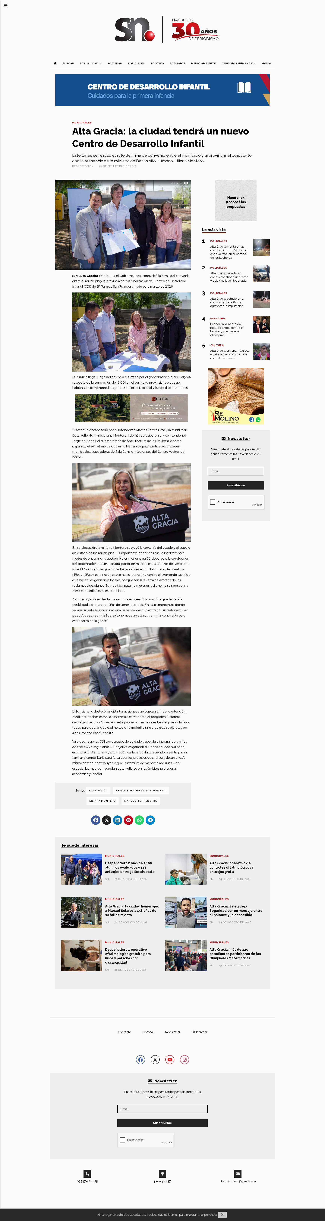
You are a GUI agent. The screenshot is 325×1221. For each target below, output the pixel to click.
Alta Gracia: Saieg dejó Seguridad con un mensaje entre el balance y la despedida (236, 910)
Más (265, 63)
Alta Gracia (98, 790)
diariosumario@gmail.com (238, 1181)
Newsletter (238, 438)
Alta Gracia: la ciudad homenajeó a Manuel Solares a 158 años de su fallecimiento (132, 910)
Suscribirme (235, 485)
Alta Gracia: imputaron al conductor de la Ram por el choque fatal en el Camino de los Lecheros (229, 252)
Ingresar (201, 1032)
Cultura (217, 345)
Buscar (68, 63)
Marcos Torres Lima (140, 800)
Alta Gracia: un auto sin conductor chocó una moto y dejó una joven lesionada (229, 277)
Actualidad (89, 63)
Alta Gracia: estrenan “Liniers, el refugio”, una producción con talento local (229, 354)
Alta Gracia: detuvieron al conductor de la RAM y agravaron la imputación (227, 302)
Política (157, 63)
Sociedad (114, 63)
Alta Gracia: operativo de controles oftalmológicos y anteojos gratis (232, 867)
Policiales (136, 63)
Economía (177, 63)
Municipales (82, 122)
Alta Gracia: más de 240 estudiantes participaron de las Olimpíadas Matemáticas (235, 953)
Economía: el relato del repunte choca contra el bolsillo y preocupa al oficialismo (226, 329)
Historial (148, 1032)
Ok (222, 1214)
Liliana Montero (102, 800)
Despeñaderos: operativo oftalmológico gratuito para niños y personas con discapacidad (128, 955)
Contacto (124, 1032)
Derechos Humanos (237, 63)
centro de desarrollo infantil (141, 790)
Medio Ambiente (203, 63)
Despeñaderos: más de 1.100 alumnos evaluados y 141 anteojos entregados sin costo (130, 867)
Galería (176, 183)
